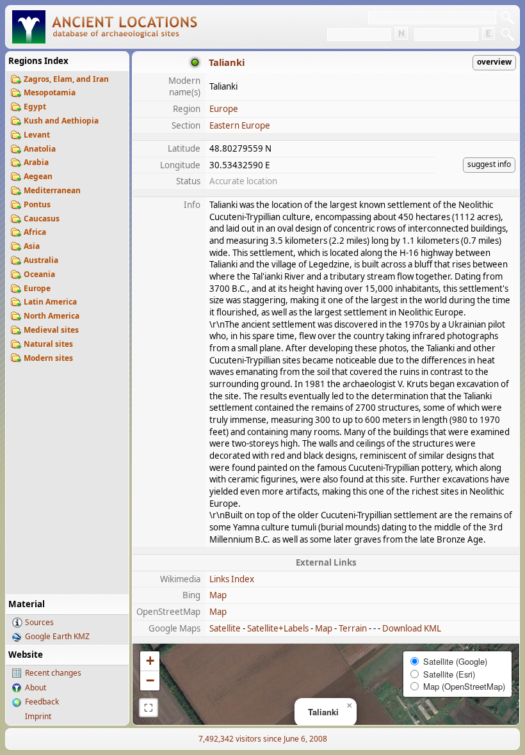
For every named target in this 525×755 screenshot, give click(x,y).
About (35, 687)
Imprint (38, 716)
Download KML (411, 628)
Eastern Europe (239, 125)
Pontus (37, 204)
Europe (37, 288)
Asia (32, 246)
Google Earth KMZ (57, 636)
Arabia (36, 162)
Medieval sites (51, 329)
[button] (349, 705)
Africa (35, 231)
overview (494, 61)
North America (51, 315)
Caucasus (42, 218)
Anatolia (40, 148)
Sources (39, 622)
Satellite (225, 628)
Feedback (42, 701)
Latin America (50, 301)
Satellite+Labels (278, 628)
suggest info (489, 164)
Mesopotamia (50, 92)
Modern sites (48, 358)
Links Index (231, 579)
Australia (41, 260)
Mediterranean (52, 190)
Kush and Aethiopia (61, 120)
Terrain (353, 628)
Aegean (38, 176)
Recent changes (53, 672)
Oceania (39, 274)
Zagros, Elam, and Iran (66, 79)
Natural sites (48, 343)
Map (218, 595)
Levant (37, 134)
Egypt (35, 106)
